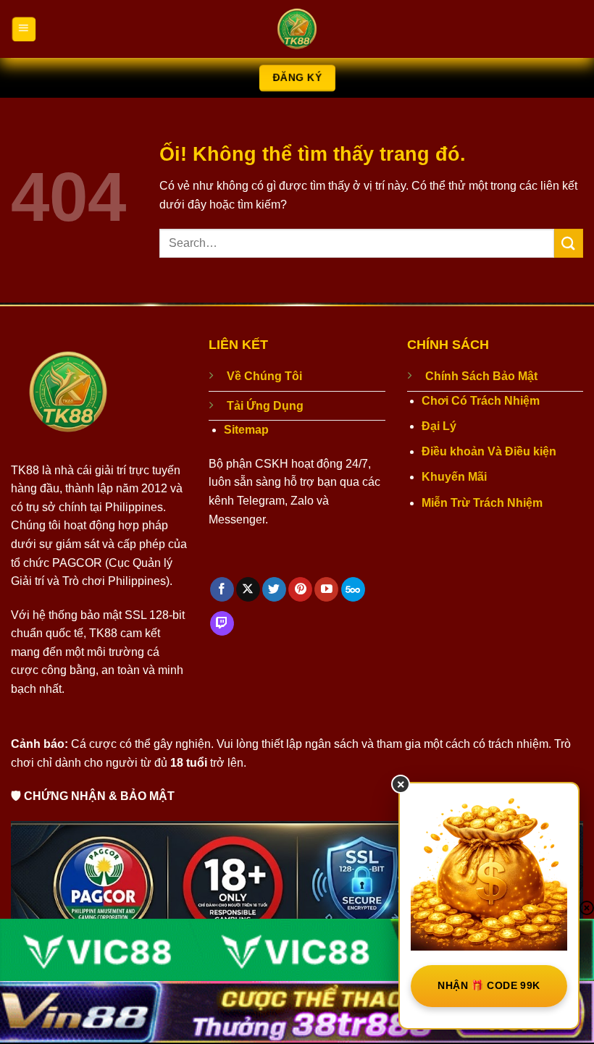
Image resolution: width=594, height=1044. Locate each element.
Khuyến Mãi (454, 477)
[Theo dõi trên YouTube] (326, 589)
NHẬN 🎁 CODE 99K (489, 985)
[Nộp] (568, 243)
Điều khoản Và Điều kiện (489, 451)
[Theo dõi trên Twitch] (222, 623)
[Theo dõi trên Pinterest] (300, 589)
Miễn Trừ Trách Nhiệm (482, 503)
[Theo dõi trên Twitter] (274, 589)
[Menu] (23, 29)
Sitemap (246, 430)
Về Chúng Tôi (264, 376)
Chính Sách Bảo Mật (481, 376)
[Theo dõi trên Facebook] (222, 589)
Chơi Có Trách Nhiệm (481, 401)
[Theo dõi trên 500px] (353, 589)
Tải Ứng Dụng (265, 406)
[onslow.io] (297, 29)
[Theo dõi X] (248, 589)
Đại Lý (439, 426)
